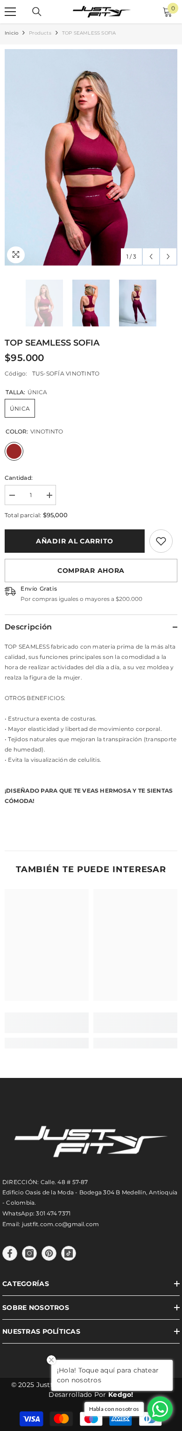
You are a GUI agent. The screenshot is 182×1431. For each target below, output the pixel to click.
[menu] (10, 11)
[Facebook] (9, 1253)
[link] (161, 541)
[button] (151, 256)
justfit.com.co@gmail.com (60, 1224)
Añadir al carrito (74, 541)
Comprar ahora (91, 570)
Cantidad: (19, 477)
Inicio (11, 33)
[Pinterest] (49, 1253)
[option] (91, 157)
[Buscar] (36, 11)
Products (40, 33)
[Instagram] (29, 1253)
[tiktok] (68, 1253)
